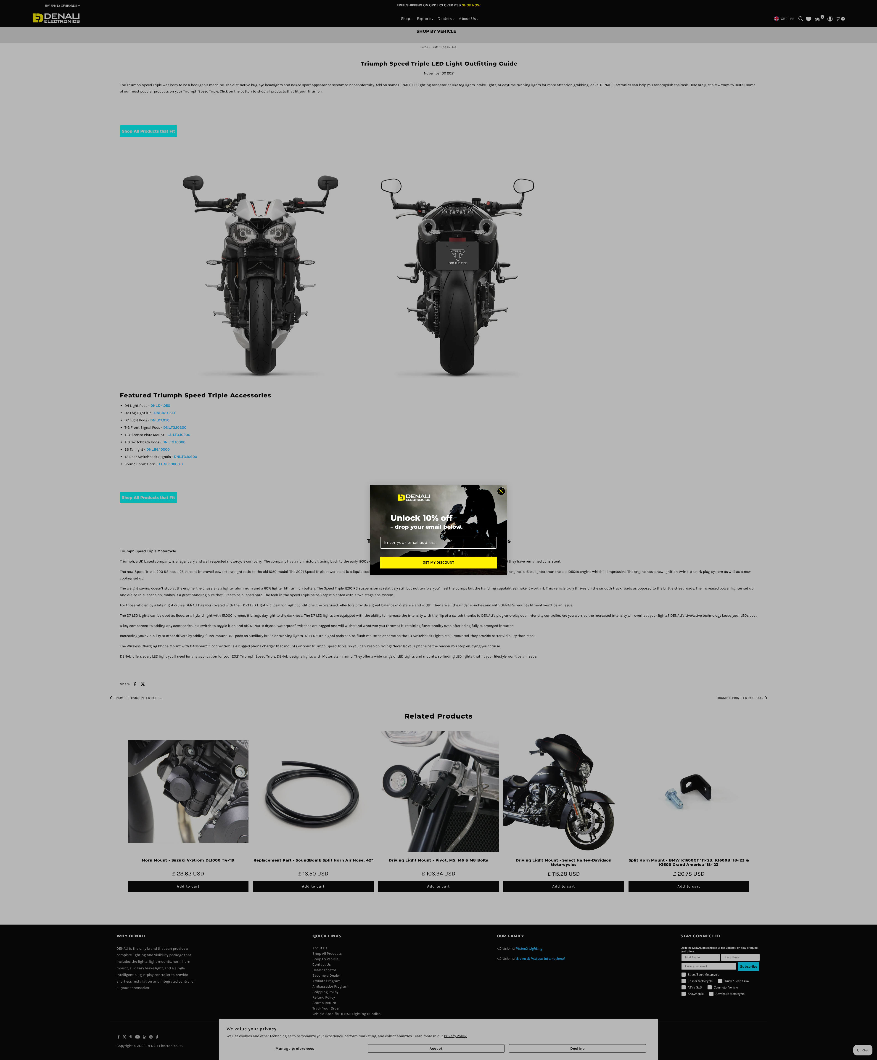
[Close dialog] (501, 491)
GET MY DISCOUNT (438, 562)
